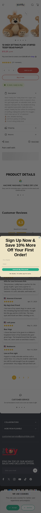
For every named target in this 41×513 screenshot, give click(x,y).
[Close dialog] (39, 237)
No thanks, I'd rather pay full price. (20, 273)
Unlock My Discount (20, 269)
